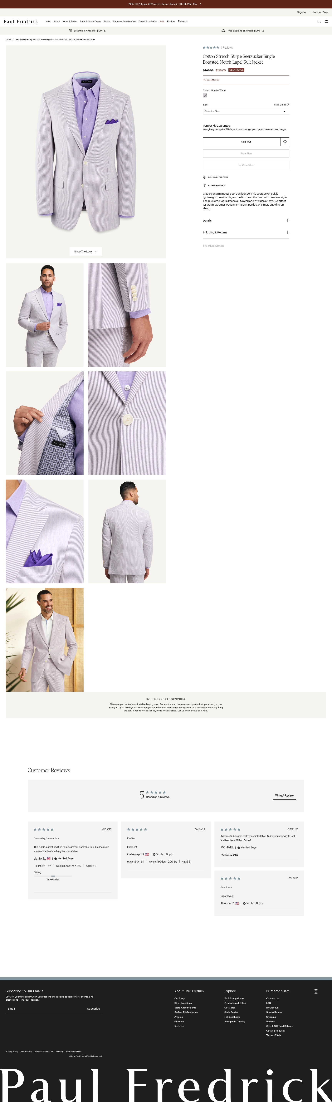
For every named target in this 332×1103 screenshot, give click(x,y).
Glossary (179, 1021)
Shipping (271, 1016)
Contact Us (272, 998)
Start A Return (274, 1012)
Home (9, 39)
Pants (107, 21)
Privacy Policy (12, 1051)
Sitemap (59, 1051)
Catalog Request (275, 1030)
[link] (85, 30)
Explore (171, 21)
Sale (161, 21)
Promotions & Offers (235, 1003)
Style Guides (231, 1012)
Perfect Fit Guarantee (186, 1012)
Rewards (183, 21)
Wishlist (270, 1021)
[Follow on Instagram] (316, 991)
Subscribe (93, 1009)
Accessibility (26, 1051)
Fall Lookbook (232, 1016)
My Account (272, 1007)
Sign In (301, 12)
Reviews (178, 1026)
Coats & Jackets (148, 21)
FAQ (268, 1003)
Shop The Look (83, 251)
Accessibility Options (44, 1051)
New (48, 21)
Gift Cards (229, 1007)
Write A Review (284, 795)
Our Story (179, 998)
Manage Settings (73, 1051)
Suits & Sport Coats (90, 21)
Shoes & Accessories (124, 21)
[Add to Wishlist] (285, 141)
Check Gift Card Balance (279, 1026)
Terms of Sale (273, 1035)
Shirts (56, 21)
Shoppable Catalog (234, 1021)
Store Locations (183, 1003)
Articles (178, 1016)
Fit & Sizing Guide (234, 998)
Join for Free (320, 12)
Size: (205, 104)
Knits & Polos (70, 21)
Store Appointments (185, 1007)
